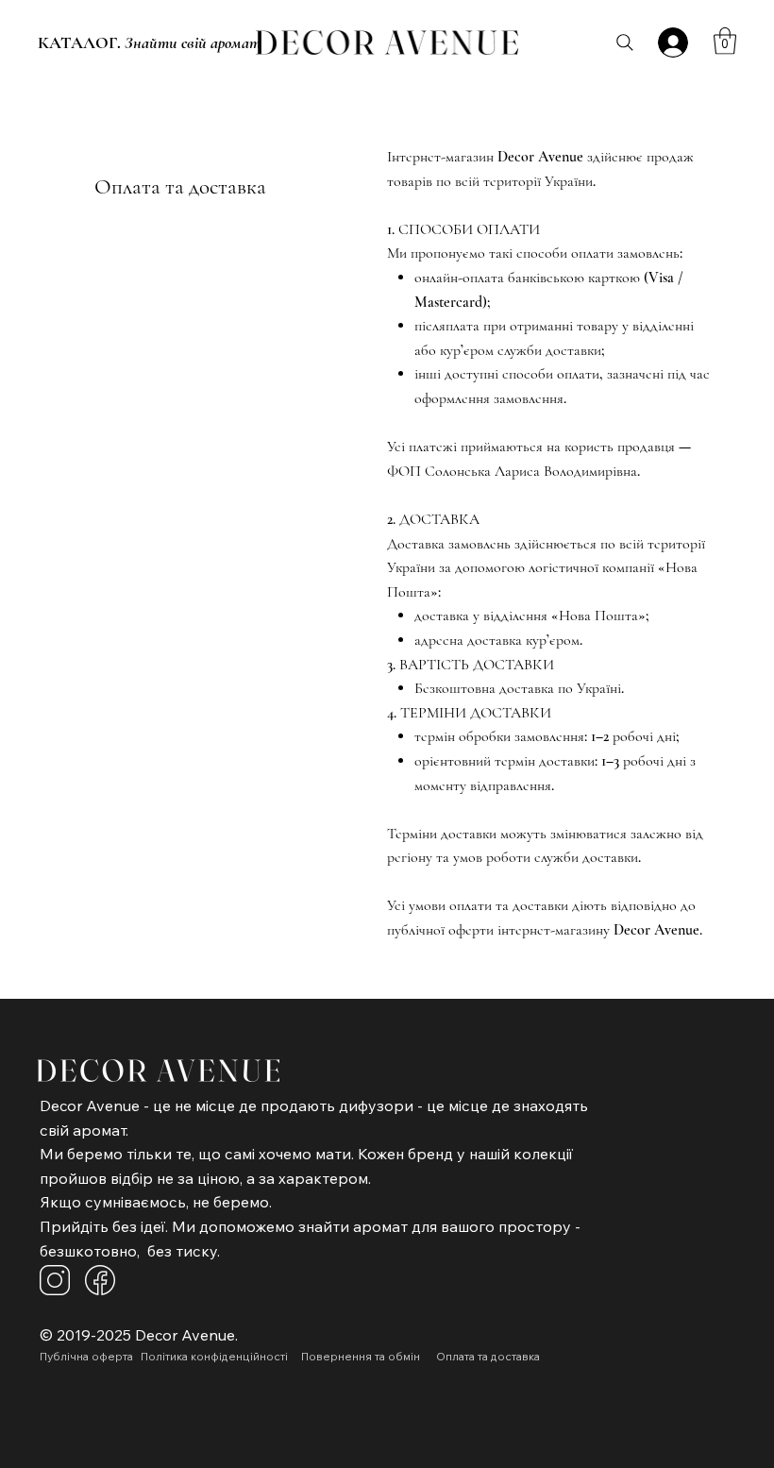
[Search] (625, 42)
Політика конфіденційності (216, 1356)
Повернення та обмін (360, 1356)
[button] (725, 41)
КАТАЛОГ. (149, 42)
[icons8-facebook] (100, 1280)
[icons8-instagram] (55, 1280)
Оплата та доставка (180, 187)
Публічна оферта (86, 1356)
